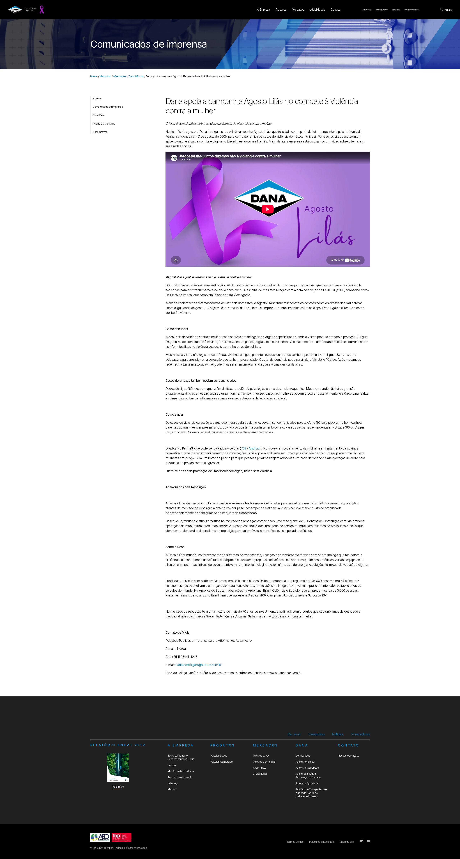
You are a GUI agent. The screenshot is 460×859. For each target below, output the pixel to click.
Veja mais (118, 786)
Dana (301, 745)
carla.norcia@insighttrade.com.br (199, 665)
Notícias (396, 9)
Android (254, 448)
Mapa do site (347, 841)
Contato (335, 9)
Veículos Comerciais (221, 761)
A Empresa (263, 9)
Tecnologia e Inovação (180, 777)
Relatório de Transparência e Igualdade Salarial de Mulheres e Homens (311, 793)
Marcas (172, 789)
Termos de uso (295, 841)
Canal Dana (99, 115)
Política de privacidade (321, 841)
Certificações (302, 755)
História (172, 765)
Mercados (298, 9)
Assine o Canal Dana (104, 123)
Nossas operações (348, 755)
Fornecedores (411, 9)
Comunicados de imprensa (108, 106)
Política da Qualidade (306, 783)
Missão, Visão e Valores (181, 771)
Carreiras (366, 9)
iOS (244, 448)
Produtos (280, 9)
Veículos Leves (218, 755)
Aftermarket (119, 76)
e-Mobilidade (317, 9)
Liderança (173, 783)
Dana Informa (136, 76)
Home (93, 76)
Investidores (382, 9)
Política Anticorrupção (307, 767)
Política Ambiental (304, 761)
